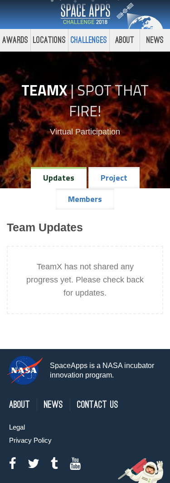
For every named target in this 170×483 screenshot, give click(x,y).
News (155, 40)
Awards (15, 40)
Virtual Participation (85, 131)
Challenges (89, 40)
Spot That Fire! (109, 100)
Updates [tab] (58, 178)
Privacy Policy (30, 440)
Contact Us (97, 405)
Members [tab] (85, 199)
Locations (49, 40)
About (125, 40)
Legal (17, 427)
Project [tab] (114, 178)
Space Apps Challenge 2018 (85, 14)
